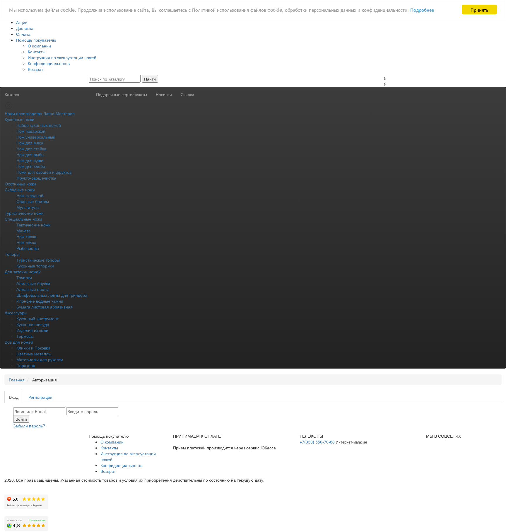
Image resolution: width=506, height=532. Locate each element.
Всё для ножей (19, 342)
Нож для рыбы (30, 154)
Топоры (12, 254)
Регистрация (40, 397)
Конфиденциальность (49, 63)
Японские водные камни (39, 301)
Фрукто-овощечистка (36, 178)
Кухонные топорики (35, 266)
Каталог (12, 94)
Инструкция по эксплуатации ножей (62, 57)
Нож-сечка (26, 242)
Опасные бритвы (32, 201)
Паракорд (25, 365)
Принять (479, 9)
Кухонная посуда (32, 324)
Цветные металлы (33, 354)
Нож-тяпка (26, 236)
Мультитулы (27, 207)
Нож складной (29, 195)
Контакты (36, 51)
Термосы (25, 336)
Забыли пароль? (29, 426)
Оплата (23, 34)
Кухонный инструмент (37, 318)
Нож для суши (29, 160)
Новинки (164, 94)
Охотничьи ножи (20, 184)
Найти (150, 79)
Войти (21, 419)
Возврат (35, 69)
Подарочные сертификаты (121, 94)
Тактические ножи (33, 225)
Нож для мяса (29, 143)
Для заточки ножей (23, 271)
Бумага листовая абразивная (44, 307)
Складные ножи (20, 189)
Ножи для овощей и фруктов (43, 172)
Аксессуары (16, 313)
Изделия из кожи (32, 330)
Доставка (24, 28)
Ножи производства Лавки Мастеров (39, 113)
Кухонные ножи (19, 119)
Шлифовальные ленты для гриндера (51, 295)
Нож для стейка (31, 148)
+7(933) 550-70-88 (317, 442)
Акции (22, 22)
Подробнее (422, 9)
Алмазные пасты (32, 289)
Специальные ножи (23, 219)
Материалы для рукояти (39, 359)
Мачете (23, 230)
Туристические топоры (38, 260)
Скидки (187, 94)
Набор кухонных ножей (38, 125)
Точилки (24, 277)
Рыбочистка (27, 248)
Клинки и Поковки (33, 348)
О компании (39, 46)
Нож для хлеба (30, 166)
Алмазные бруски (33, 283)
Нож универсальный (35, 137)
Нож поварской (30, 131)
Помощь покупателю (36, 40)
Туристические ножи (24, 213)
